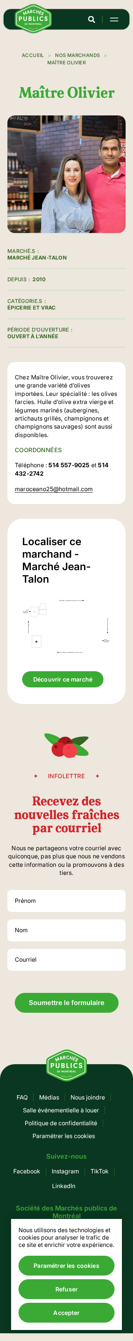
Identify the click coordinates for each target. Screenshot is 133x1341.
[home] (33, 31)
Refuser (66, 1289)
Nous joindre (88, 1097)
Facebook (26, 1171)
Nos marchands (77, 55)
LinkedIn (63, 1186)
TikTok (100, 1171)
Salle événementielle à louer (61, 1110)
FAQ (22, 1097)
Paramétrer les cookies (64, 1136)
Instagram (65, 1171)
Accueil (33, 55)
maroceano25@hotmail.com (54, 489)
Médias (49, 1097)
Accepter (66, 1312)
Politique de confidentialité (61, 1123)
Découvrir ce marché (62, 679)
